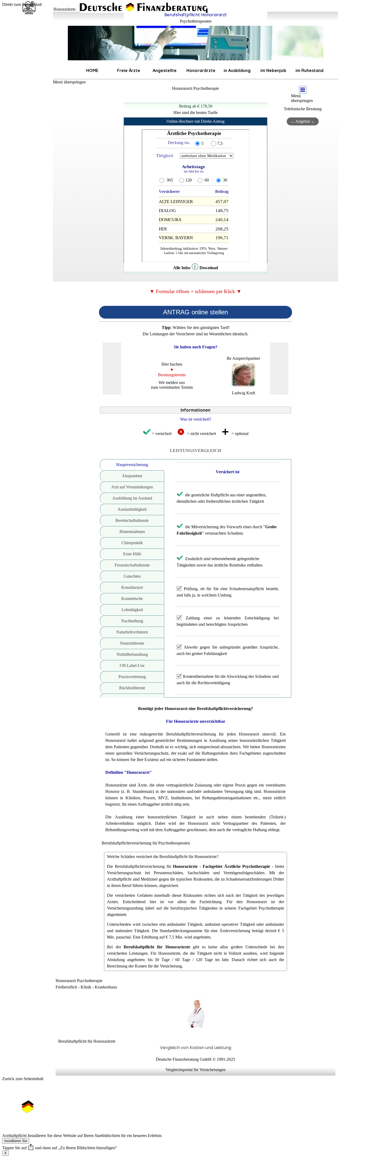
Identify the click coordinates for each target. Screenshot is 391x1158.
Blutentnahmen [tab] (132, 531)
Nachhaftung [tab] (132, 621)
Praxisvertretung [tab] (132, 676)
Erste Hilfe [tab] (132, 554)
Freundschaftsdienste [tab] (132, 565)
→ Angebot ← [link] (302, 121)
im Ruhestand (309, 70)
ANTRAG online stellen (195, 312)
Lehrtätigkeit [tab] (132, 609)
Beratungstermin (172, 375)
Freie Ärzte (128, 70)
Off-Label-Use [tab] (132, 665)
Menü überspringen (69, 82)
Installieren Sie (15, 1141)
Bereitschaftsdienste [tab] (132, 520)
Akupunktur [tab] (132, 476)
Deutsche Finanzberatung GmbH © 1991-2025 (195, 1059)
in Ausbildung (237, 70)
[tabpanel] (195, 18)
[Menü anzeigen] (303, 90)
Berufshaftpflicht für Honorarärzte (86, 1041)
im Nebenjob (273, 70)
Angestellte (165, 70)
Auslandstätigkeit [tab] (132, 509)
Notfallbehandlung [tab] (132, 654)
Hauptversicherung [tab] (132, 464)
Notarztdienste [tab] (132, 643)
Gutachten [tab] (132, 576)
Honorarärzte (200, 70)
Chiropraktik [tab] (132, 542)
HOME (92, 70)
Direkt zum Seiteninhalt (22, 4)
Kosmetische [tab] (132, 598)
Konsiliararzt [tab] (132, 587)
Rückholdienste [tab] (132, 688)
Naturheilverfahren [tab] (132, 632)
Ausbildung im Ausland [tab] (132, 498)
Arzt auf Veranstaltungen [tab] (132, 487)
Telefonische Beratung (303, 109)
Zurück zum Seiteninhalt (22, 1078)
